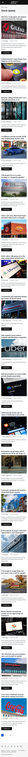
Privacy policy (14, 750)
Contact (8, 750)
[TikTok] (15, 746)
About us (3, 750)
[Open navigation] (2, 2)
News (6, 7)
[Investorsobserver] (14, 2)
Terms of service (21, 750)
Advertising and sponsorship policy (8, 751)
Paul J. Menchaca (7, 83)
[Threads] (21, 746)
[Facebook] (5, 746)
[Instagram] (18, 746)
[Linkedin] (11, 746)
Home (2, 7)
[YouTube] (8, 746)
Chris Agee (5, 41)
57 (10, 735)
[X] (2, 746)
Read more (5, 53)
